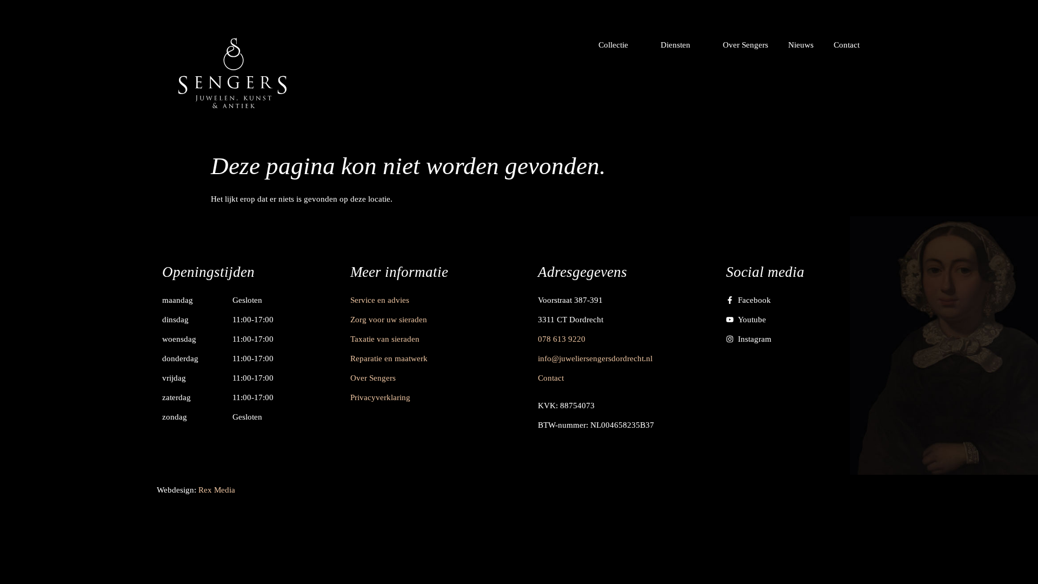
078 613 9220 (561, 339)
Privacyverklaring (380, 397)
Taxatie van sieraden (385, 339)
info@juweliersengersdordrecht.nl (595, 358)
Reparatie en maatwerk (389, 358)
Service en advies (379, 300)
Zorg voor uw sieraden (388, 319)
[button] (619, 44)
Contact (551, 378)
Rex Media (216, 490)
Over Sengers (373, 378)
